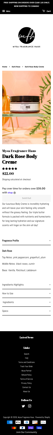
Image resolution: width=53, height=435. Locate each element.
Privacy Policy (26, 383)
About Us (26, 391)
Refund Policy (26, 374)
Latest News (26, 337)
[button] (10, 168)
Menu (8, 11)
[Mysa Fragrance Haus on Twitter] (23, 406)
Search (26, 354)
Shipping (6, 179)
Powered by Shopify (42, 417)
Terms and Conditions (26, 362)
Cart (48, 11)
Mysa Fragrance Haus (26, 417)
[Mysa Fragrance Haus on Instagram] (29, 406)
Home (4, 66)
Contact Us (26, 387)
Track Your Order (26, 366)
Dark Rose (16, 66)
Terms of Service (26, 379)
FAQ (26, 358)
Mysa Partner (26, 370)
